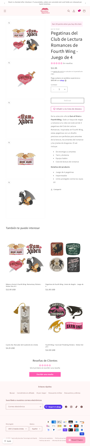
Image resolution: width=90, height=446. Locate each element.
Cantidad (54, 85)
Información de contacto (59, 440)
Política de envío (44, 440)
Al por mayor (41, 393)
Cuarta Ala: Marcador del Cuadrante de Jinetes (22, 345)
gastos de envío (58, 71)
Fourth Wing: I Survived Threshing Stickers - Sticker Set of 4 (64, 346)
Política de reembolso (46, 438)
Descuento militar (55, 393)
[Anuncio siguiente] (85, 3)
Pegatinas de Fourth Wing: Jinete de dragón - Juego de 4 (64, 285)
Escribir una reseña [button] (45, 374)
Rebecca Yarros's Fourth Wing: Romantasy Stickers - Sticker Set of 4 (23, 285)
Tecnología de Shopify (30, 438)
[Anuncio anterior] (4, 3)
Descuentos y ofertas (72, 393)
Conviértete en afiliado (25, 393)
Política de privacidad (62, 438)
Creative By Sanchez (17, 438)
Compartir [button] (57, 189)
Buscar (12, 393)
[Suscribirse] (40, 406)
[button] (5, 11)
